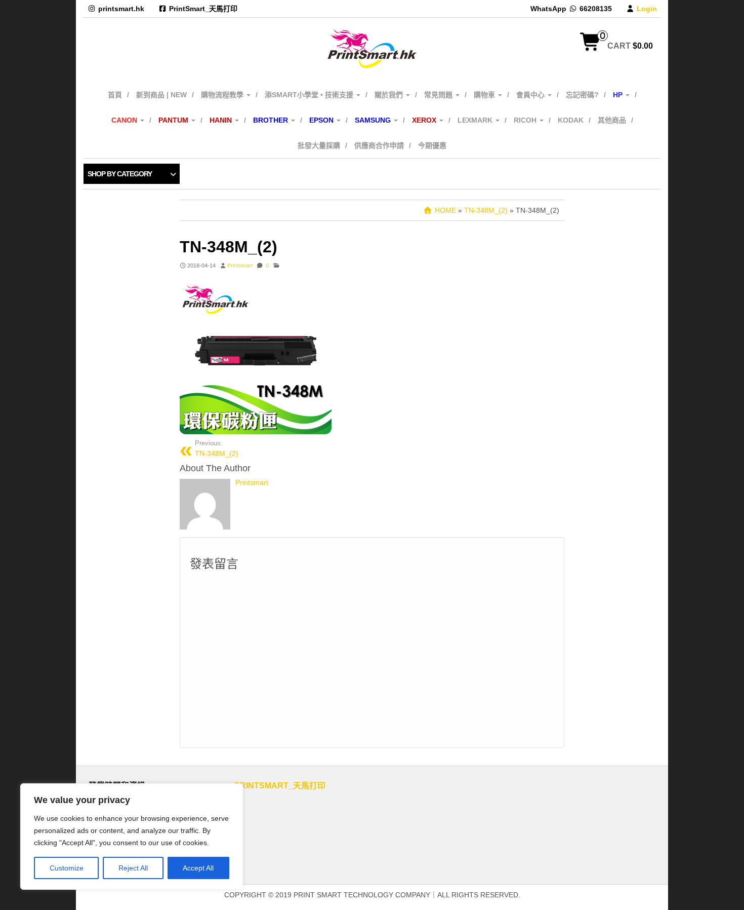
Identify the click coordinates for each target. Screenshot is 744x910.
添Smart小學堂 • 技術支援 (310, 95)
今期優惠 (432, 145)
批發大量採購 (319, 145)
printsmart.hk (121, 9)
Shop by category (120, 174)
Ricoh (526, 120)
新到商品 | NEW (161, 95)
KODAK (571, 120)
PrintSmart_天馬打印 (203, 9)
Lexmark (476, 120)
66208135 (596, 9)
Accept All (198, 868)
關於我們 (390, 95)
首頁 (115, 95)
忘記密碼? (582, 95)
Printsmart (240, 265)
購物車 (485, 95)
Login (647, 9)
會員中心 (531, 95)
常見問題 (439, 95)
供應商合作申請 (379, 145)
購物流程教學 (223, 95)
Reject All (133, 868)
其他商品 (612, 120)
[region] (131, 836)
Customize (67, 868)
